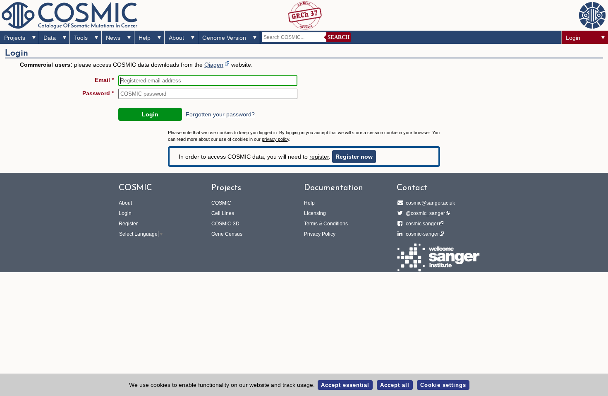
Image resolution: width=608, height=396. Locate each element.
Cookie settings (443, 385)
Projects (14, 37)
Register (128, 224)
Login (573, 37)
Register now (354, 156)
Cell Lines (222, 213)
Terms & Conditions (326, 224)
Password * (98, 93)
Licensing (315, 213)
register (319, 156)
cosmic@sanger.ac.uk (430, 203)
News (113, 37)
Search (338, 37)
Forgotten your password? (220, 114)
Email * (104, 80)
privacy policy (275, 139)
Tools (81, 37)
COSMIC (221, 203)
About (176, 37)
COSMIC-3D (225, 224)
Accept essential (345, 385)
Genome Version (224, 37)
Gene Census (226, 234)
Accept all (394, 385)
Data (49, 37)
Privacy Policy (319, 234)
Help (145, 37)
